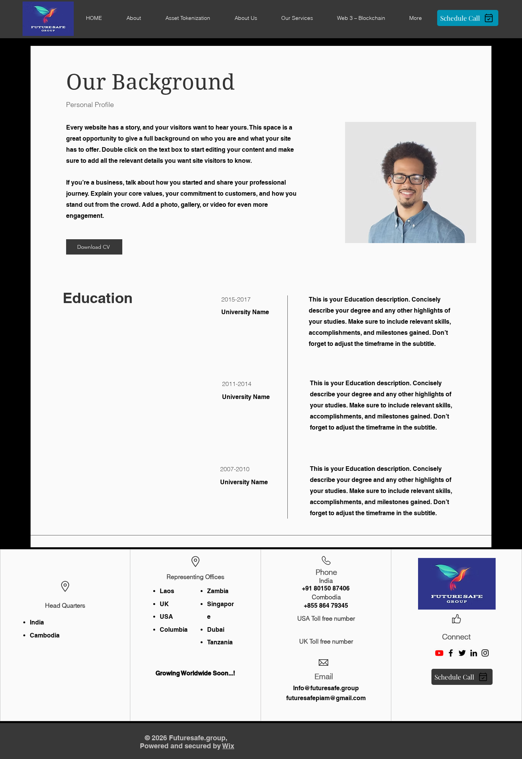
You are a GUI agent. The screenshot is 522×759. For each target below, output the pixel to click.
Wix (228, 746)
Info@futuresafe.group (326, 688)
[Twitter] (462, 653)
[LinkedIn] (473, 653)
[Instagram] (485, 653)
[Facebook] (451, 653)
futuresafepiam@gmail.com (326, 698)
